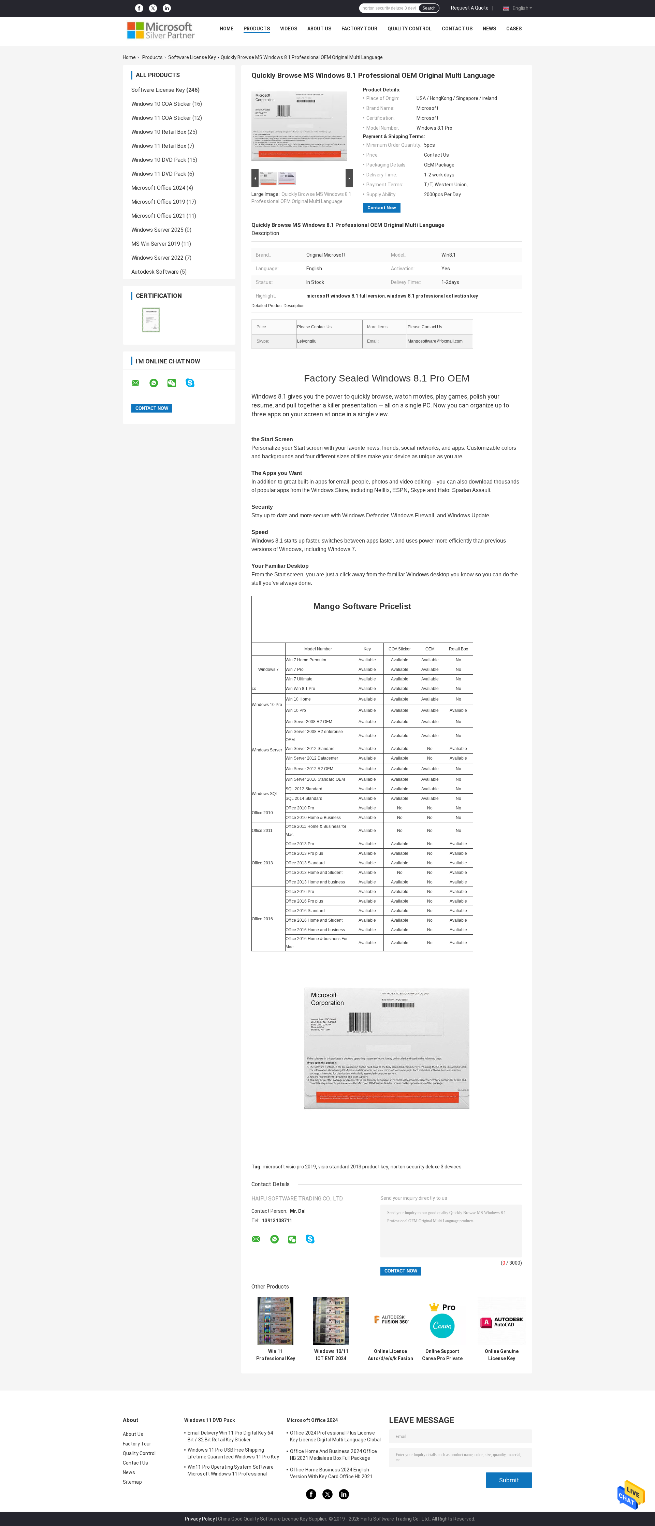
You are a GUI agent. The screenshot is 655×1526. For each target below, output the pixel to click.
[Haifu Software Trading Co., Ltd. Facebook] (139, 8)
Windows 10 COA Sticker (161, 104)
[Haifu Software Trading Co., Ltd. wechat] (176, 383)
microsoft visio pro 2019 (289, 1166)
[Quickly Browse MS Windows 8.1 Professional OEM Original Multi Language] (299, 127)
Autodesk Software (155, 272)
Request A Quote (470, 8)
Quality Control (410, 28)
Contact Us (457, 28)
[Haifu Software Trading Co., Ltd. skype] (194, 383)
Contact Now (381, 207)
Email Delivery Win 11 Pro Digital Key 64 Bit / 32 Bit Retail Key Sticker (230, 1436)
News (489, 28)
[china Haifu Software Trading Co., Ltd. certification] (151, 319)
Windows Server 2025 (157, 230)
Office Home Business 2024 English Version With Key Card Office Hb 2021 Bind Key (331, 1474)
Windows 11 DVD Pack (158, 174)
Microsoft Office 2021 (158, 216)
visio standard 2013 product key (353, 1166)
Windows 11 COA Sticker (161, 118)
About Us (319, 28)
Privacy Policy (200, 1519)
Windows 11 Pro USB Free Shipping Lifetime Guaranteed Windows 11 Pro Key (233, 1453)
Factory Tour (359, 28)
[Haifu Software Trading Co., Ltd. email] (139, 383)
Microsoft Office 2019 (158, 202)
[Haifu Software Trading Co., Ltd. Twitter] (153, 8)
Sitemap (132, 1482)
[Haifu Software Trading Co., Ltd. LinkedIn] (167, 8)
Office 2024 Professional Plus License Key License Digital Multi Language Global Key (335, 1437)
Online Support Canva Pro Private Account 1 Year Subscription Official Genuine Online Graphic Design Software (442, 1355)
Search (429, 8)
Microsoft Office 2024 (158, 188)
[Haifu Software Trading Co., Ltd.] (160, 30)
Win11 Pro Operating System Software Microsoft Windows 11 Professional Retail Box (231, 1471)
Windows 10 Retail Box (158, 132)
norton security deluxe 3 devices (426, 1166)
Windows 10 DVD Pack (158, 160)
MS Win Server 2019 (155, 244)
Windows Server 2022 (157, 258)
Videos (288, 28)
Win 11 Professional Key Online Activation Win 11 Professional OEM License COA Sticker (275, 1355)
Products (257, 28)
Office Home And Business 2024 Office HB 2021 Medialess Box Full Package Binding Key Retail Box (333, 1456)
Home (226, 28)
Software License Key (192, 57)
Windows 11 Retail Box (158, 146)
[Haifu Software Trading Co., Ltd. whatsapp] (157, 383)
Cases (514, 28)
